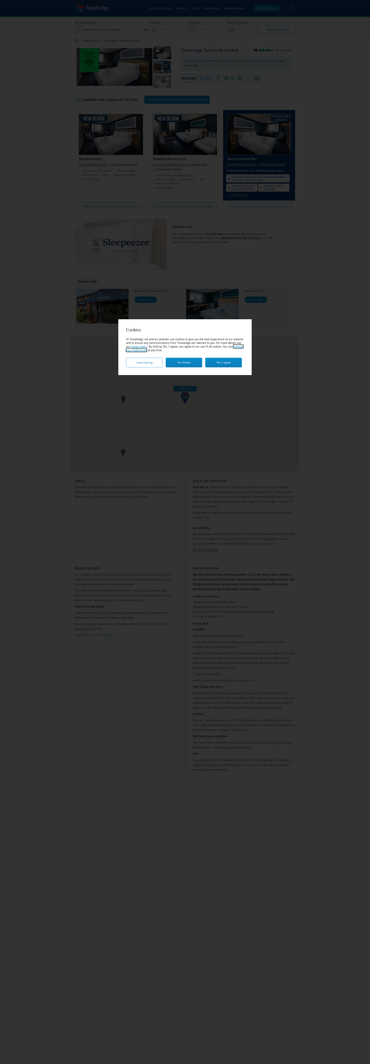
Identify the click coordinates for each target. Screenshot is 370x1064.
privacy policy (139, 346)
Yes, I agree (223, 362)
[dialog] (184, 347)
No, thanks (184, 362)
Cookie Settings (144, 362)
